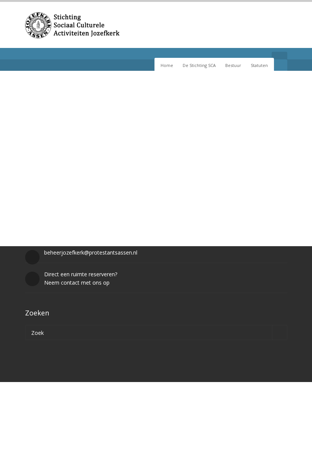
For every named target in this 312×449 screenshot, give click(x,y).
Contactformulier (111, 170)
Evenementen (157, 170)
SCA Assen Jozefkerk (58, 170)
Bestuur (233, 65)
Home (167, 65)
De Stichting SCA (199, 65)
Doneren (191, 170)
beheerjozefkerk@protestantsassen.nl (90, 252)
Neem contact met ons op (77, 282)
